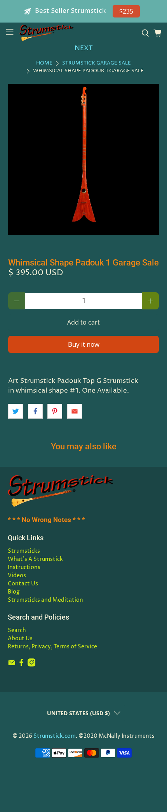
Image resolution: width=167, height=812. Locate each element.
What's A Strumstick (35, 559)
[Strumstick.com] (77, 32)
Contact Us (23, 583)
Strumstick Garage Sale (96, 63)
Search (17, 630)
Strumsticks (24, 551)
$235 (126, 11)
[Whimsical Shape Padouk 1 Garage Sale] (83, 159)
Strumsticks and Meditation (45, 600)
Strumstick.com (54, 736)
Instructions (24, 567)
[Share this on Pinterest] (54, 411)
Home (44, 63)
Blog (13, 591)
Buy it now (83, 344)
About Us (20, 638)
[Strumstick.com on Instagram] (31, 665)
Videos (17, 575)
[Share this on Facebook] (35, 411)
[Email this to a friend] (74, 411)
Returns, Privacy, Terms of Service (52, 646)
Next (84, 48)
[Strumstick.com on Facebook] (21, 665)
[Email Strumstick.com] (12, 665)
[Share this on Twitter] (15, 411)
